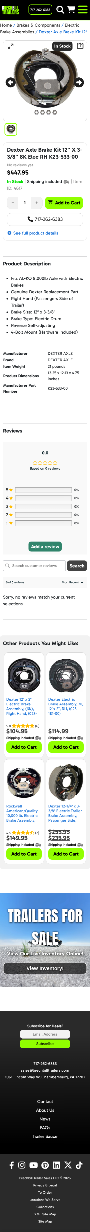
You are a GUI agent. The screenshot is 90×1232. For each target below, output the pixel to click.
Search (77, 566)
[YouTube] (34, 1165)
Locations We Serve (45, 1200)
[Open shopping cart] (72, 9)
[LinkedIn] (57, 1165)
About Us (45, 1110)
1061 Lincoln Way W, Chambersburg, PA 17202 (45, 1077)
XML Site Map (45, 1214)
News (45, 1119)
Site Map (45, 1221)
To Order (45, 1192)
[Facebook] (11, 1165)
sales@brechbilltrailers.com (45, 1070)
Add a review (45, 547)
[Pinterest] (46, 1165)
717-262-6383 (48, 219)
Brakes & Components (38, 25)
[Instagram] (22, 1165)
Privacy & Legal (45, 1185)
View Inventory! (45, 968)
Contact (45, 1101)
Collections (45, 1207)
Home (6, 25)
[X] (68, 1165)
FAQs (45, 1127)
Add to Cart (67, 203)
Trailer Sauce (45, 1136)
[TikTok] (79, 1165)
